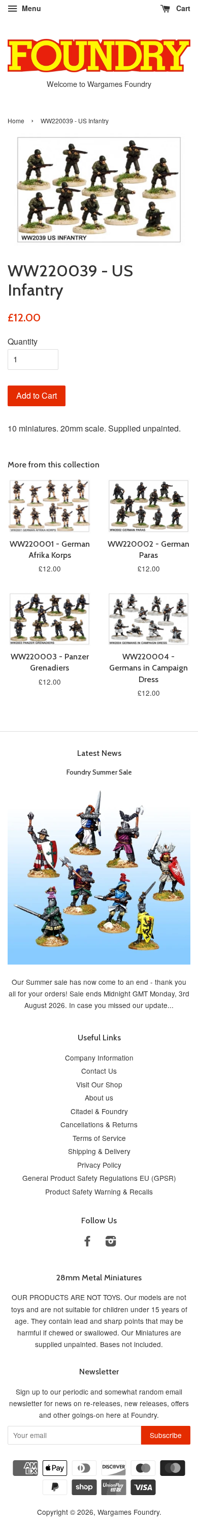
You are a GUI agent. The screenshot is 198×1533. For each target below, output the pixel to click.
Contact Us (99, 1071)
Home (16, 120)
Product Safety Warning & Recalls (99, 1191)
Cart (182, 8)
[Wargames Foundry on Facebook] (87, 1242)
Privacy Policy (99, 1165)
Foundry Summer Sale (99, 772)
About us (99, 1097)
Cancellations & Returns (99, 1124)
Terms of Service (99, 1138)
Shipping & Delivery (99, 1151)
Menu (30, 8)
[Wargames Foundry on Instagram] (110, 1242)
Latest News (99, 753)
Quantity (23, 341)
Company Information (99, 1057)
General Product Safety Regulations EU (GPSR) (99, 1178)
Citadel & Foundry (99, 1111)
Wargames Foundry (128, 1512)
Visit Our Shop (99, 1084)
